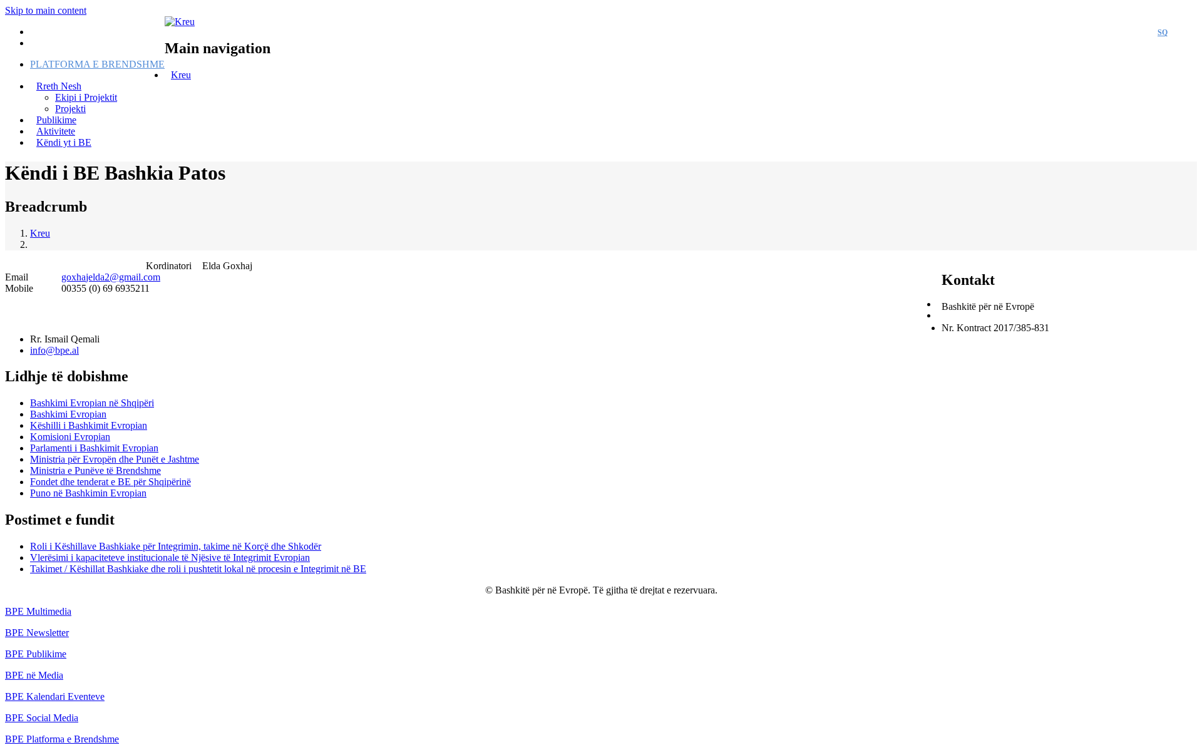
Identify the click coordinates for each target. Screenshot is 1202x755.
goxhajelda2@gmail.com (110, 277)
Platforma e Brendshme (97, 64)
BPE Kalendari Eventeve (55, 696)
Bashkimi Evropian (68, 414)
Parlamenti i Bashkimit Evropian (94, 448)
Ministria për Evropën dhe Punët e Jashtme (114, 459)
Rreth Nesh (58, 86)
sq (1163, 32)
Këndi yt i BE (63, 142)
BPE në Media (34, 675)
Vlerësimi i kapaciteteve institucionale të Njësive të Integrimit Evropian (170, 557)
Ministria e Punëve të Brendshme (95, 470)
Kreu (181, 74)
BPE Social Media (41, 717)
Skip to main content (45, 10)
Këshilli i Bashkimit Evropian (88, 425)
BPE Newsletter (37, 632)
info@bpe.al (54, 350)
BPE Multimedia (38, 611)
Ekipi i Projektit (86, 97)
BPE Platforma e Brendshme (62, 739)
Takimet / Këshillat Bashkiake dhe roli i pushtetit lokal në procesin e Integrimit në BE (198, 568)
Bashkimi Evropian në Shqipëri (92, 403)
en (1185, 32)
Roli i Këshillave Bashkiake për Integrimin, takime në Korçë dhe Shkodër (175, 546)
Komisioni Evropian (70, 436)
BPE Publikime (35, 654)
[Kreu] (180, 21)
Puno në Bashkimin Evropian (88, 493)
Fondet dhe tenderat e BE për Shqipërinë (110, 481)
